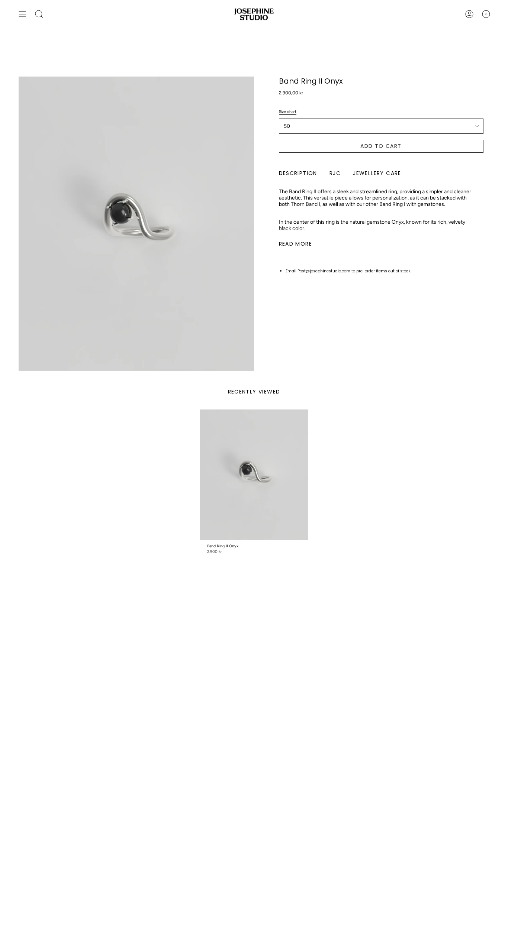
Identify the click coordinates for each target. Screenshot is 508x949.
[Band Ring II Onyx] (254, 474)
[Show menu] (22, 14)
